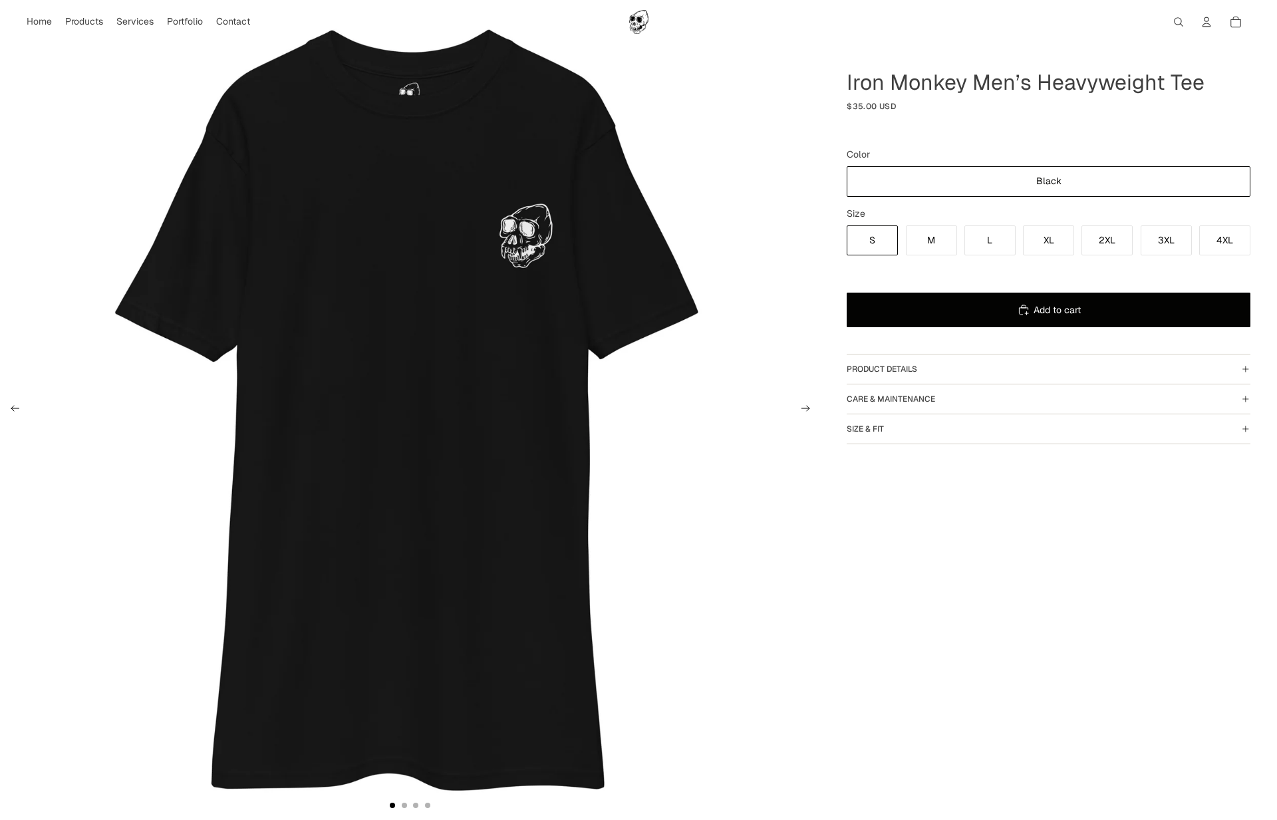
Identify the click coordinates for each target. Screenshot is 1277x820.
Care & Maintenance (891, 399)
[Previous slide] (11, 410)
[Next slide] (810, 410)
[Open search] (1178, 22)
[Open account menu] (1206, 22)
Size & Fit (865, 429)
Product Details (882, 369)
